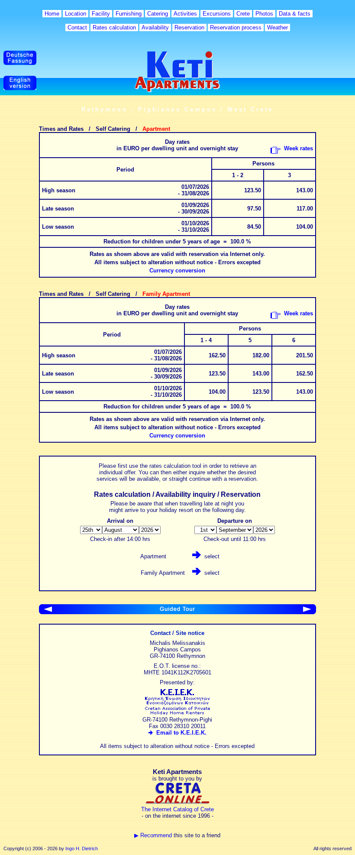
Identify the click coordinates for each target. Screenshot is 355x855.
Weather (277, 27)
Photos (264, 13)
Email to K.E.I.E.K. (180, 732)
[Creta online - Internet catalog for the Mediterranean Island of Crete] (177, 803)
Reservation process (235, 27)
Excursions (216, 13)
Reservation (189, 27)
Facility (101, 13)
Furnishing (128, 13)
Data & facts (294, 13)
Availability (155, 27)
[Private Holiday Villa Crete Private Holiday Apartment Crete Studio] (177, 713)
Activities (185, 13)
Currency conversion (177, 270)
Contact (77, 27)
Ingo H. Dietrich (81, 848)
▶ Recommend (153, 835)
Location (75, 13)
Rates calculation (114, 27)
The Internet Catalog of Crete (177, 809)
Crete (243, 13)
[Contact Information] (48, 612)
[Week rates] (276, 152)
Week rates (298, 148)
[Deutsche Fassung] (19, 63)
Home (52, 13)
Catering (157, 13)
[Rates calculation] (307, 612)
